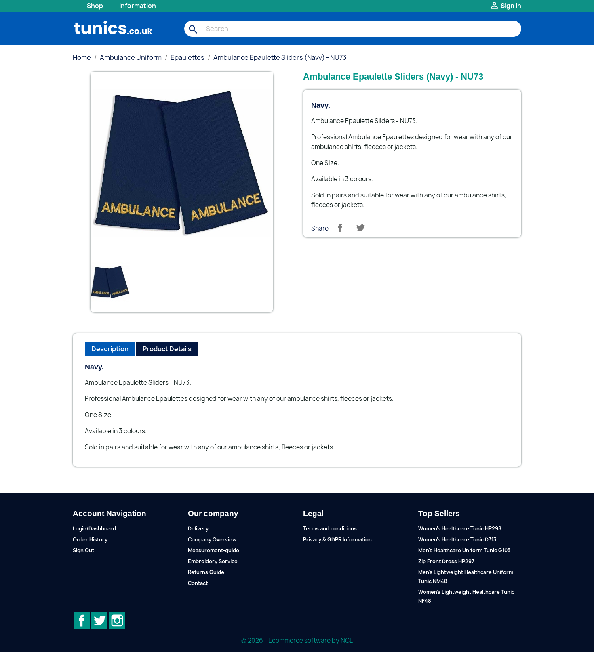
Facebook (82, 620)
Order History (90, 539)
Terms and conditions (330, 528)
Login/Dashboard (94, 528)
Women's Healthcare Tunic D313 (457, 539)
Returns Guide (206, 572)
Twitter (99, 620)
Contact (198, 583)
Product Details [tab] (167, 348)
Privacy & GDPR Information (337, 539)
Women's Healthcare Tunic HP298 (459, 528)
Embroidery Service (213, 561)
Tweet (360, 228)
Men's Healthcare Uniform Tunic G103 (464, 550)
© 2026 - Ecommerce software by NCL (297, 640)
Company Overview (212, 539)
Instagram (117, 620)
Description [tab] (109, 348)
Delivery (198, 528)
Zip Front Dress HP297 (446, 561)
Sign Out (83, 550)
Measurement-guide (213, 550)
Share (340, 228)
